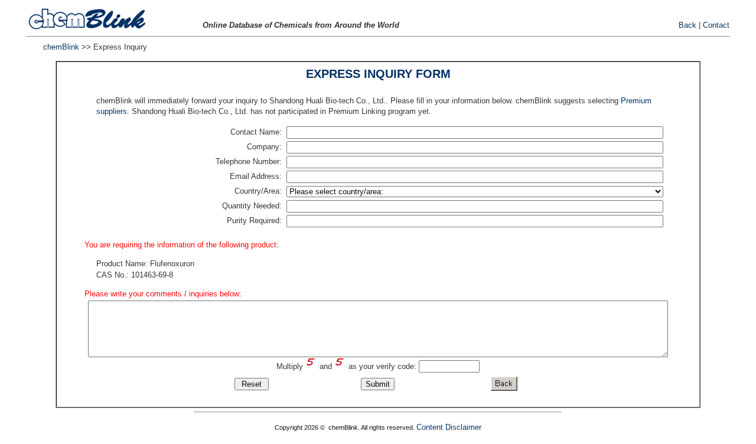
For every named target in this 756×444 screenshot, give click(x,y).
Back (687, 25)
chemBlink (61, 47)
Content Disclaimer (448, 427)
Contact (716, 25)
